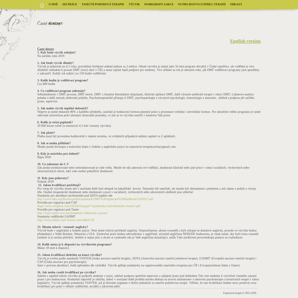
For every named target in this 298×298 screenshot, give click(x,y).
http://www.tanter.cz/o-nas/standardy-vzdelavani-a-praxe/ (72, 213)
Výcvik (134, 4)
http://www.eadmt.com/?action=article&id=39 (65, 220)
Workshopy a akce (159, 4)
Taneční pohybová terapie (103, 4)
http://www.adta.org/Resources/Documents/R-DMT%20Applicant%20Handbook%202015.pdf (95, 199)
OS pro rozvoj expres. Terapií (202, 4)
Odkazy (236, 4)
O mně (53, 4)
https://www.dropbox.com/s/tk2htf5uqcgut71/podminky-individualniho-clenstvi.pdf (88, 206)
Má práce (69, 4)
